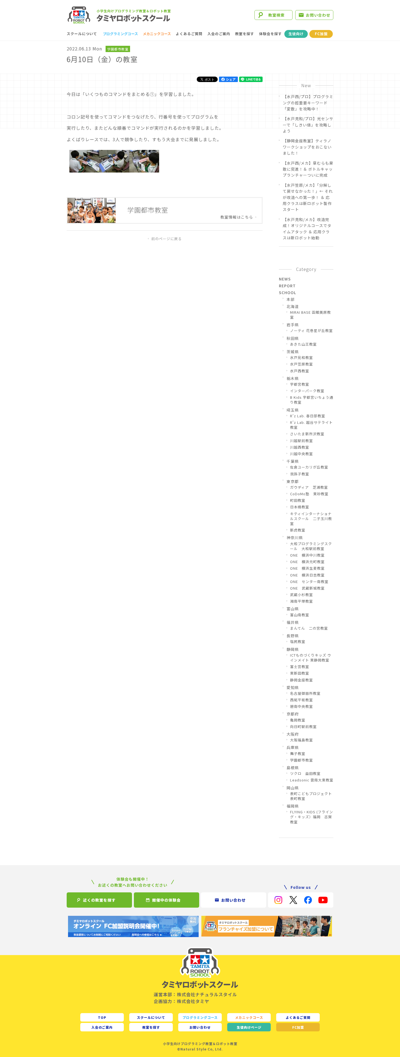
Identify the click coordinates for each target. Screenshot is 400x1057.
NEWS (285, 279)
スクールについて (82, 33)
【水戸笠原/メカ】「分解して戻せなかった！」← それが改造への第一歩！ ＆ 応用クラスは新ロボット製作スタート (308, 197)
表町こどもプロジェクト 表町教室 (311, 796)
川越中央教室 (301, 453)
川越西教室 (299, 447)
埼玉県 (293, 410)
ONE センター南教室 (309, 581)
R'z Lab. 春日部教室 (307, 415)
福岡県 (293, 806)
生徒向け (296, 33)
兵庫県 (293, 747)
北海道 (293, 306)
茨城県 (293, 351)
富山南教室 (299, 614)
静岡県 (293, 649)
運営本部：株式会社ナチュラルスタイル (195, 994)
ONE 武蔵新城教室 (307, 588)
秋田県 (293, 338)
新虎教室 (297, 530)
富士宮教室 (299, 666)
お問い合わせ (318, 15)
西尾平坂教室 (301, 699)
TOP (102, 1017)
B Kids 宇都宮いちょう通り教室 (311, 400)
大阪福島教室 (301, 740)
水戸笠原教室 (301, 364)
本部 (291, 299)
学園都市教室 (117, 49)
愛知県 (293, 687)
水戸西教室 (299, 371)
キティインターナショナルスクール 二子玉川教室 (311, 518)
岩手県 (293, 324)
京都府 (293, 714)
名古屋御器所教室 (305, 693)
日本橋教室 (299, 507)
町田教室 (297, 500)
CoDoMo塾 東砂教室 (309, 493)
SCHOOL (287, 292)
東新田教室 (299, 673)
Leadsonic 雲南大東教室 (311, 780)
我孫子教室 (299, 474)
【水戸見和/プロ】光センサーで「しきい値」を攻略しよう (308, 125)
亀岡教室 (297, 720)
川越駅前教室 (301, 440)
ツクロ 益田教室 (305, 773)
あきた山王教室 (303, 344)
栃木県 (293, 378)
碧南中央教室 (301, 706)
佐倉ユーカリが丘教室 (309, 467)
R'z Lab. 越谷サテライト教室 (311, 425)
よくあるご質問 (189, 33)
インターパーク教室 (307, 390)
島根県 (293, 767)
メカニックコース (157, 33)
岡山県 (293, 787)
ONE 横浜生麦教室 (307, 568)
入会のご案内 (218, 33)
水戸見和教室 (301, 357)
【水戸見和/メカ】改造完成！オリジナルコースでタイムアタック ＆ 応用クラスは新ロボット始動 (307, 228)
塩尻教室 (297, 641)
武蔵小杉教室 (301, 594)
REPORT (287, 285)
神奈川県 (295, 537)
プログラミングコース (120, 33)
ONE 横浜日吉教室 (307, 575)
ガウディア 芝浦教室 (309, 487)
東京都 (293, 481)
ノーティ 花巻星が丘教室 (311, 330)
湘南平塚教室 (301, 601)
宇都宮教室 (299, 384)
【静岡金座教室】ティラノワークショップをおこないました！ (307, 147)
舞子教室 (297, 753)
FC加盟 (321, 33)
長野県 (293, 635)
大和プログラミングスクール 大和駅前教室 (311, 546)
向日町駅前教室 (303, 726)
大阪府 (293, 734)
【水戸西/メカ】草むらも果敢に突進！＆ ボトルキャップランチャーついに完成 (308, 169)
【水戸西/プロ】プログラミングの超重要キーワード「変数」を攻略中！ (308, 102)
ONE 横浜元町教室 (307, 561)
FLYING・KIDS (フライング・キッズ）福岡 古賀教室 (311, 817)
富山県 (293, 608)
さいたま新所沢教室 (307, 433)
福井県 (293, 622)
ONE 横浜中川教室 (307, 555)
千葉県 (293, 461)
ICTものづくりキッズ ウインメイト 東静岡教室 (310, 658)
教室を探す (244, 33)
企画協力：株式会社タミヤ (181, 1001)
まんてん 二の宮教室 (309, 628)
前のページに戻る (166, 238)
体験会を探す (270, 33)
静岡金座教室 (301, 680)
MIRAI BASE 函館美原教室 (310, 315)
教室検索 (276, 15)
